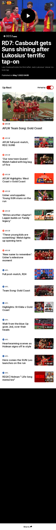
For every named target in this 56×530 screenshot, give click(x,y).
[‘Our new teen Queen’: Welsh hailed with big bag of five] (28, 161)
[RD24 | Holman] (28, 377)
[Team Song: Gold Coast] (28, 290)
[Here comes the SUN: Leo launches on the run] (28, 360)
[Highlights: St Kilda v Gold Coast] (28, 307)
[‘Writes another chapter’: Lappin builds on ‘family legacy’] (28, 217)
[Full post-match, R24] (28, 274)
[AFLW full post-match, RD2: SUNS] (28, 142)
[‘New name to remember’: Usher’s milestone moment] (28, 256)
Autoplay (41, 87)
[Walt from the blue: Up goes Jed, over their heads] (28, 325)
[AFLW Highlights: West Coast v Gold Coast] (28, 178)
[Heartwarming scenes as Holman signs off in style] (28, 343)
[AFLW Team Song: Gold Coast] (28, 112)
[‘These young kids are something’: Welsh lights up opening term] (28, 236)
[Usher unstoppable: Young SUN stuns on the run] (28, 197)
